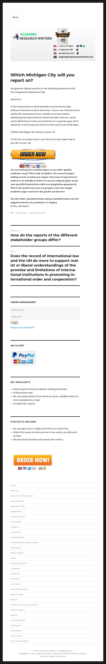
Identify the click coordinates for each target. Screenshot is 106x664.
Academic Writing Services (21, 496)
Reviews (13, 615)
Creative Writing (17, 537)
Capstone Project (17, 517)
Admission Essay (17, 501)
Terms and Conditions (19, 641)
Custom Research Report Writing (24, 542)
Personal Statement (18, 589)
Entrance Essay (16, 553)
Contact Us (15, 527)
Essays (13, 558)
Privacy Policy (16, 636)
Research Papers (17, 610)
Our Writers (15, 584)
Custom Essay (20, 213)
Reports (13, 600)
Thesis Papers (16, 631)
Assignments (15, 511)
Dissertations (15, 548)
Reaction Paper (17, 594)
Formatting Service (18, 563)
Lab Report (15, 579)
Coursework (15, 532)
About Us (14, 491)
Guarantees (15, 568)
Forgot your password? (22, 327)
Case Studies (15, 522)
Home (13, 485)
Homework (15, 574)
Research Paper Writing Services (24, 605)
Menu (15, 17)
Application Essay (17, 506)
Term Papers (15, 625)
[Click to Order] (45, 158)
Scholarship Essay (18, 620)
